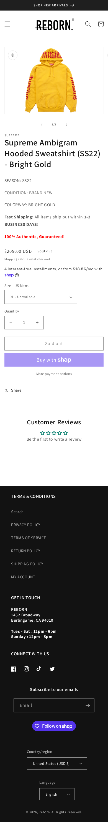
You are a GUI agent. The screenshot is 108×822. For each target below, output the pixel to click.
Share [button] (16, 390)
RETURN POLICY (25, 550)
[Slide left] (41, 124)
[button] (7, 24)
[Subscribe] (87, 705)
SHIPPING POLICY (27, 563)
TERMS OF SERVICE (28, 537)
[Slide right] (66, 124)
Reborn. (45, 812)
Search (17, 511)
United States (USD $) (51, 763)
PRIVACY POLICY (25, 524)
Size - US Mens (16, 285)
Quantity (11, 311)
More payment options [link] (54, 373)
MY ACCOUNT (23, 576)
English (51, 794)
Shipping (10, 259)
